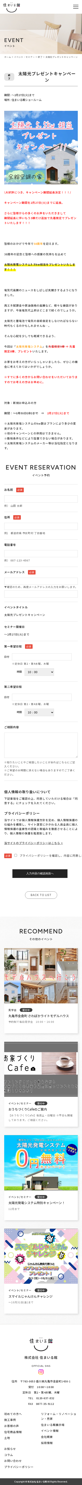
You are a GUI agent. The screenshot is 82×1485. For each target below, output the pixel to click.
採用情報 (47, 1443)
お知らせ (10, 1449)
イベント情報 (50, 1431)
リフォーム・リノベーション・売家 (58, 1416)
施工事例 (10, 1420)
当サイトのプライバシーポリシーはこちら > (33, 843)
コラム (8, 1455)
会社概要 (47, 1437)
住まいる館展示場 (53, 1425)
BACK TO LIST (41, 895)
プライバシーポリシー (19, 1467)
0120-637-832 (45, 1398)
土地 (7, 1438)
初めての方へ (13, 1414)
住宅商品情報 (13, 1432)
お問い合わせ (13, 1461)
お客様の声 (11, 1426)
